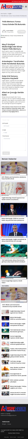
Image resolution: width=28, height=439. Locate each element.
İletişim (4, 424)
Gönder (6, 153)
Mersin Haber (13, 437)
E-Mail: (4, 130)
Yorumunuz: (5, 136)
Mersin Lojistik (21, 437)
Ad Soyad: (5, 123)
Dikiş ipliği (6, 437)
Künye (9, 424)
